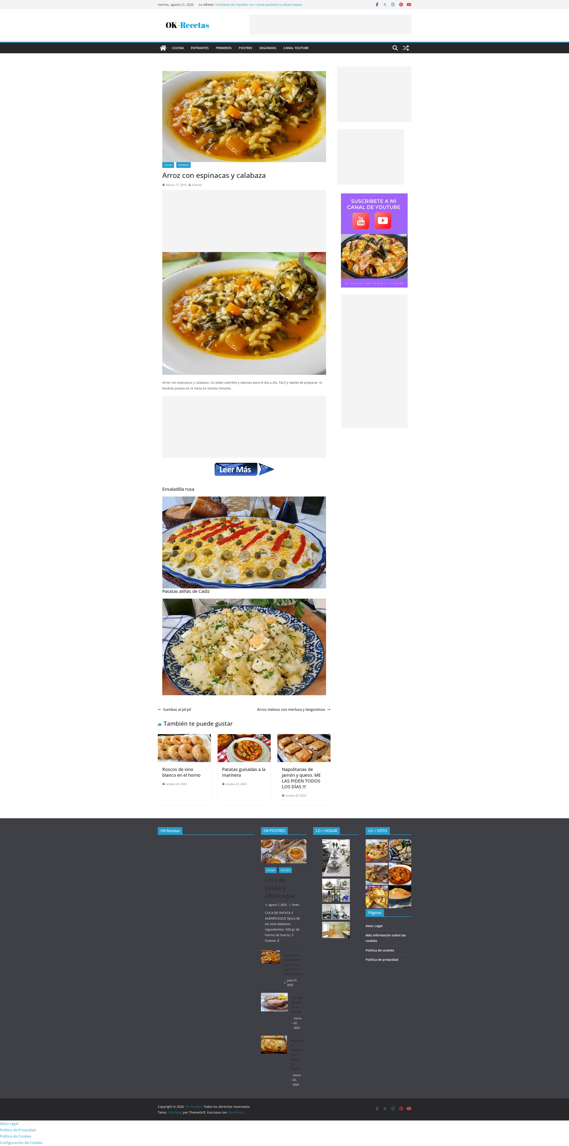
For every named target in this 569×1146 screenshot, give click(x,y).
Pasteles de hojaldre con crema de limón (297, 1055)
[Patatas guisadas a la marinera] (244, 737)
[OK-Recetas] (163, 48)
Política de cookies (380, 950)
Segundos (267, 48)
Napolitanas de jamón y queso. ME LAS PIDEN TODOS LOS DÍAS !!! (301, 778)
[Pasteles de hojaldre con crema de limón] (274, 1063)
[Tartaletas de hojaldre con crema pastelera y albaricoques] (270, 970)
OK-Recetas (170, 830)
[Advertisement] (330, 24)
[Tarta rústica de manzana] (377, 897)
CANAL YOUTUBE (296, 48)
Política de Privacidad (18, 1130)
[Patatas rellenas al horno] (377, 850)
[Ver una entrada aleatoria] (406, 48)
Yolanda (197, 185)
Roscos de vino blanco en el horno (181, 772)
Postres (245, 48)
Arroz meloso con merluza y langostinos (291, 709)
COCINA (178, 48)
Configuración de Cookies (21, 1142)
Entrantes (200, 48)
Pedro (295, 905)
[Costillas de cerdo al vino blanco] (377, 874)
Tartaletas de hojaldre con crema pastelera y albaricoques (293, 964)
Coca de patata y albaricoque (236, 4)
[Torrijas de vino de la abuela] (274, 1013)
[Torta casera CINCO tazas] (400, 897)
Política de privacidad (382, 959)
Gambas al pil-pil (177, 709)
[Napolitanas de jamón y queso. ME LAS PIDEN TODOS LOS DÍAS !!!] (304, 737)
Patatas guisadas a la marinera (243, 772)
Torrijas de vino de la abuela (297, 1005)
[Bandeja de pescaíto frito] (400, 850)
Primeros (224, 48)
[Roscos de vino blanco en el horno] (184, 737)
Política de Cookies (15, 1136)
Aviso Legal (374, 926)
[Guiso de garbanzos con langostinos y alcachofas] (400, 874)
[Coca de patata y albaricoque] (284, 851)
